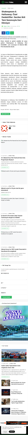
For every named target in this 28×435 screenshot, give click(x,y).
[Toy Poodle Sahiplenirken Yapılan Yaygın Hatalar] (6, 401)
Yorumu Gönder (6, 297)
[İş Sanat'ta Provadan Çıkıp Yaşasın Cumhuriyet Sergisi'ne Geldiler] (14, 205)
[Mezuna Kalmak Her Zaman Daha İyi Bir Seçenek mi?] (6, 382)
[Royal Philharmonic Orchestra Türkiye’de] (6, 392)
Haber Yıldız (7, 26)
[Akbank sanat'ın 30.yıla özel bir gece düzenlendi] (14, 177)
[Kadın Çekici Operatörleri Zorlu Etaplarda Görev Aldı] (14, 355)
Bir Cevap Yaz (5, 113)
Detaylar (5, 431)
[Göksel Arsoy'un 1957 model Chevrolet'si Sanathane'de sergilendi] (14, 238)
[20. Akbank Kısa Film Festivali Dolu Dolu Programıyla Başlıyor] (14, 147)
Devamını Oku (5, 167)
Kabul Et (12, 431)
